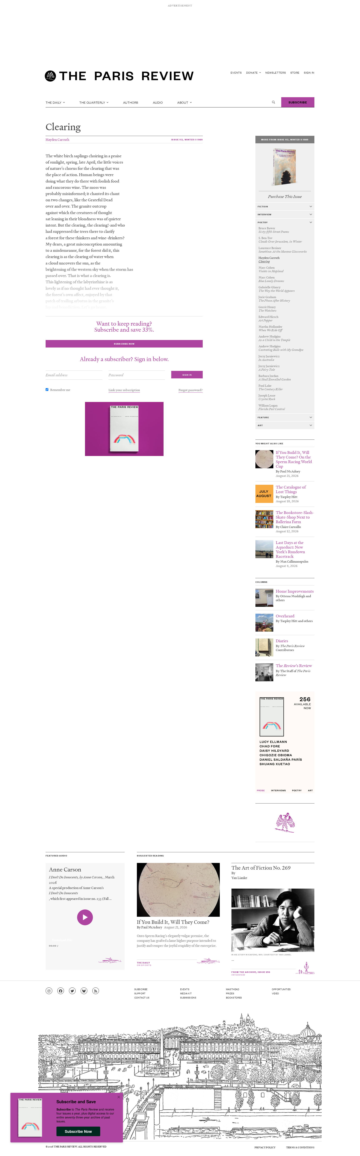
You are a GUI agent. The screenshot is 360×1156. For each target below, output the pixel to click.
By (233, 872)
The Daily (54, 102)
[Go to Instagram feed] (49, 991)
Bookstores (234, 997)
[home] (119, 77)
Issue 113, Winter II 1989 (187, 139)
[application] (85, 937)
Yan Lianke (239, 877)
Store (295, 72)
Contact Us (142, 997)
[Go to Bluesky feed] (84, 991)
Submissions (188, 997)
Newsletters (275, 72)
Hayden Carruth (57, 139)
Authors (131, 102)
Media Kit (186, 993)
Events (236, 72)
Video (275, 993)
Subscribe (298, 102)
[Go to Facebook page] (60, 991)
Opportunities (281, 989)
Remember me (60, 389)
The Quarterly (92, 102)
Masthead (232, 989)
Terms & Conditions (300, 1147)
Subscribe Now (78, 1131)
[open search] (273, 102)
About (183, 102)
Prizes (230, 993)
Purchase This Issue (285, 196)
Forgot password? (191, 390)
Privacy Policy (265, 1147)
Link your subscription (124, 390)
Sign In (309, 72)
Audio (158, 102)
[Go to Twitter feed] (72, 991)
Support (140, 993)
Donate (252, 72)
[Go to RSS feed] (95, 991)
